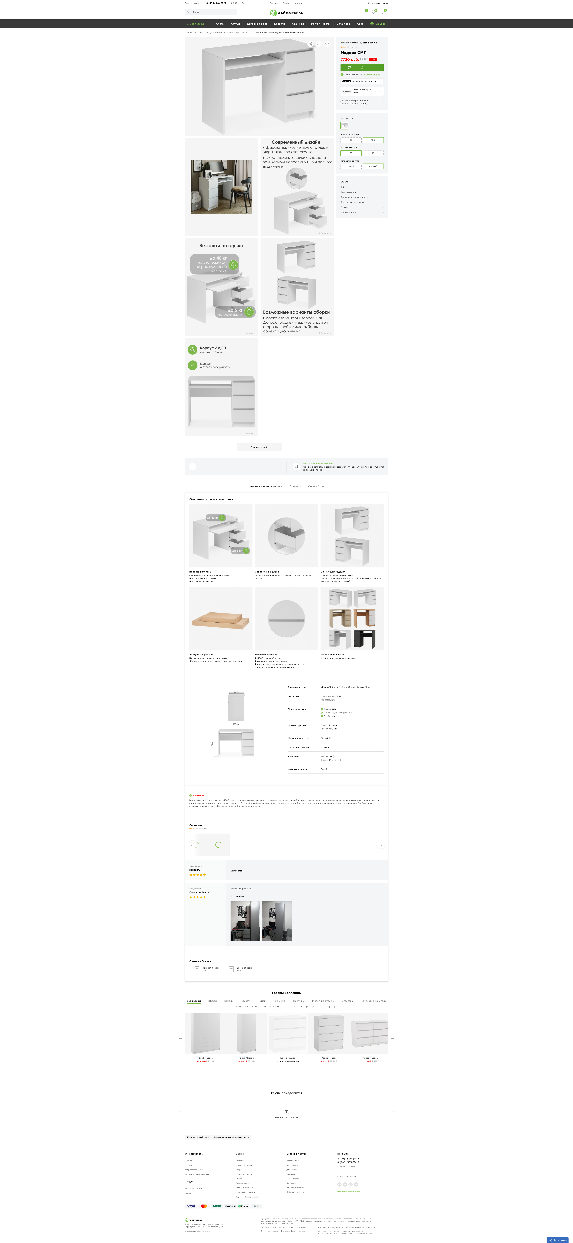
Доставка (274, 3)
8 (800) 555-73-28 (348, 1162)
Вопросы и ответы (244, 1174)
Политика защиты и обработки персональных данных (284, 1227)
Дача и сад (343, 23)
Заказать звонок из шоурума (317, 463)
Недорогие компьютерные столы (231, 1137)
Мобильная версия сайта (348, 1192)
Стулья (235, 23)
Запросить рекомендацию (197, 1174)
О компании (190, 1161)
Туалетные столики (323, 1001)
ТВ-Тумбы (298, 1001)
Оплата (286, 3)
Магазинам (290, 1174)
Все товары (194, 1001)
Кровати (279, 23)
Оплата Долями (242, 1183)
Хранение (298, 23)
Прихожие (279, 1001)
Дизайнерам (291, 1170)
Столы (220, 23)
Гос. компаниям (293, 1179)
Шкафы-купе (331, 1006)
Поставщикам (292, 1165)
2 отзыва (354, 47)
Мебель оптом (292, 1161)
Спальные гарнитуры (304, 1006)
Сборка (239, 1170)
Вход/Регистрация (378, 3)
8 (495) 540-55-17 (216, 3)
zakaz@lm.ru (351, 1176)
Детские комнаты (274, 1006)
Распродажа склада (193, 1188)
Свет (360, 23)
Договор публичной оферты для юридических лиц (345, 1232)
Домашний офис (257, 23)
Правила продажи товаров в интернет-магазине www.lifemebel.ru (346, 1227)
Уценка (188, 1193)
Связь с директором (245, 1188)
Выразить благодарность (247, 1197)
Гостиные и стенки (246, 1006)
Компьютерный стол (198, 1137)
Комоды (229, 1001)
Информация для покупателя (197, 1232)
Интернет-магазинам (295, 1187)
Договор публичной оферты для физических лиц (283, 1231)
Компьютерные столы (373, 1001)
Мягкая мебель (320, 23)
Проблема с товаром (245, 1192)
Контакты (299, 3)
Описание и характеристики (265, 486)
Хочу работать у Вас (194, 1170)
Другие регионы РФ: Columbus (194, 3)
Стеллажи (347, 1001)
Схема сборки (316, 486)
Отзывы (295, 486)
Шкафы (212, 1001)
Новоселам (291, 1183)
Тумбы (262, 1001)
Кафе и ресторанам (295, 1192)
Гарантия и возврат (244, 1165)
